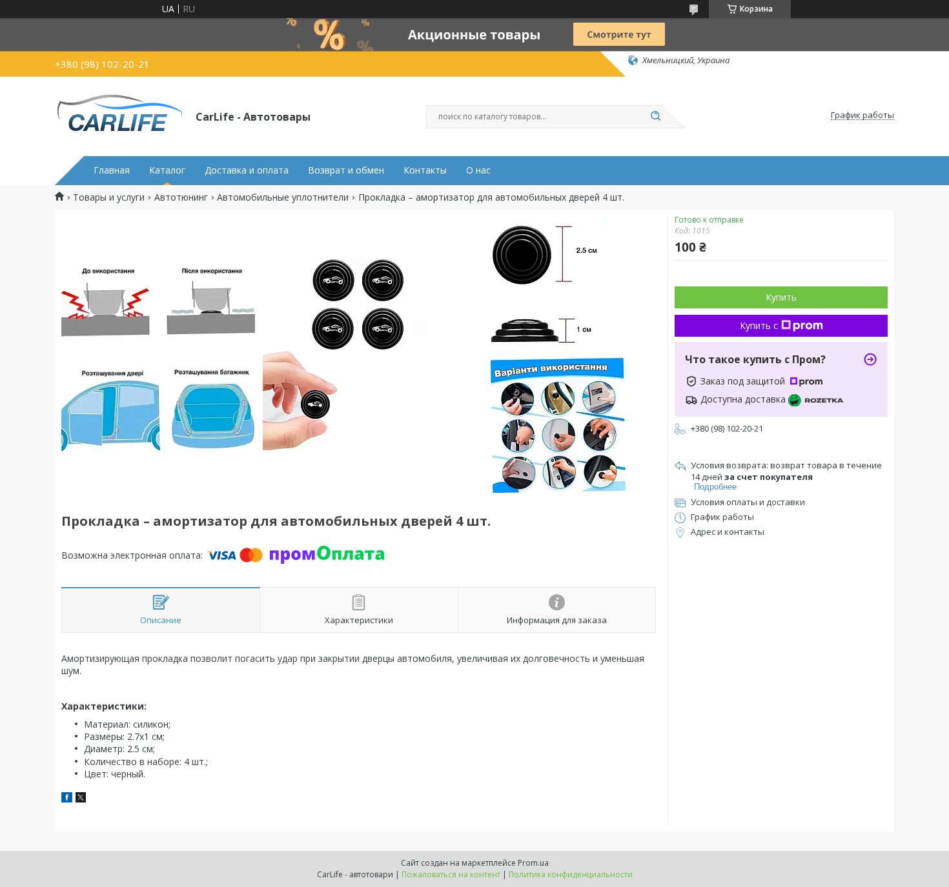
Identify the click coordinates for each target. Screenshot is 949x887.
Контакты (425, 170)
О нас (478, 170)
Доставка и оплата (247, 170)
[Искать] (655, 116)
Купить (781, 297)
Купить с (759, 325)
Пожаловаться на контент (451, 874)
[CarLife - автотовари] (119, 115)
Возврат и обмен (346, 170)
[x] (81, 799)
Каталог (167, 170)
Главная (112, 170)
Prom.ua (533, 862)
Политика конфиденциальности (571, 874)
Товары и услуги (109, 197)
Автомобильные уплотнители (283, 197)
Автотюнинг (181, 197)
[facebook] (66, 799)
